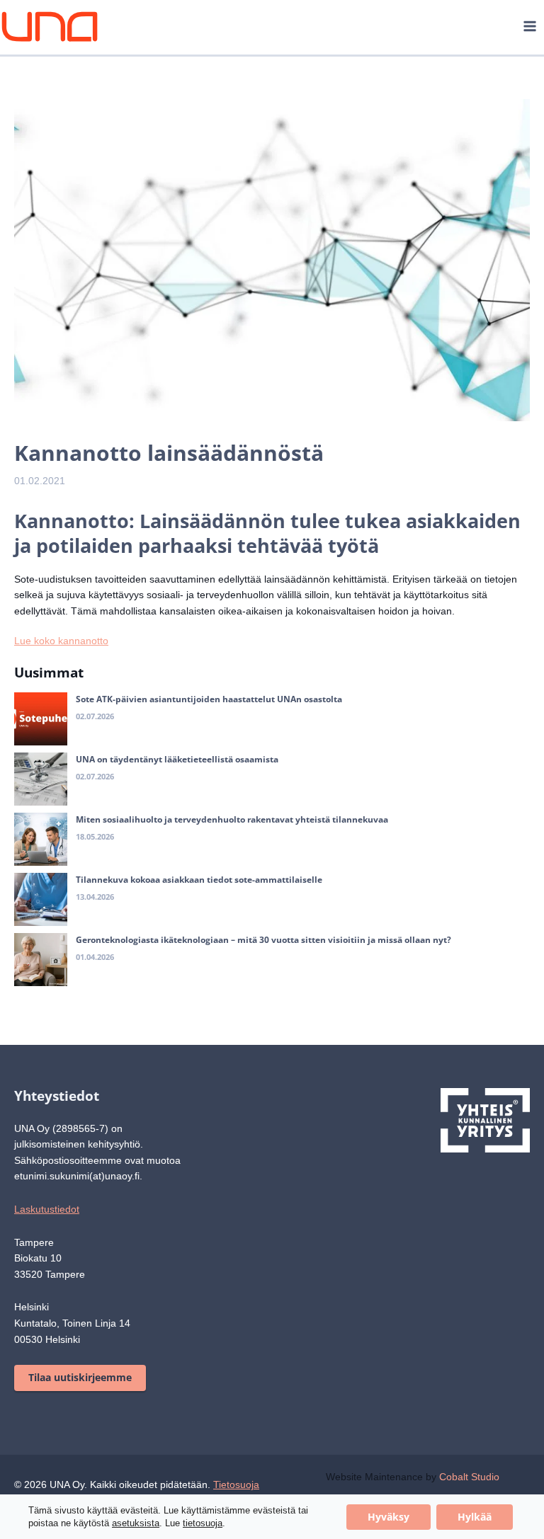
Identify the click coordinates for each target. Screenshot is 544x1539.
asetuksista (137, 1523)
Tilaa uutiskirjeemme (80, 1393)
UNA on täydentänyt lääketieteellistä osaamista (177, 776)
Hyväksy (388, 1516)
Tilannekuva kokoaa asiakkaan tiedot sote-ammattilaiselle (199, 896)
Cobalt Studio (480, 1492)
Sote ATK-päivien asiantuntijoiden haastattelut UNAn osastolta (209, 715)
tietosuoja (204, 1523)
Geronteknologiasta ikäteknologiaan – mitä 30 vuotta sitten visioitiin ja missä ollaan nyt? (263, 956)
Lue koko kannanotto (63, 657)
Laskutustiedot (49, 1225)
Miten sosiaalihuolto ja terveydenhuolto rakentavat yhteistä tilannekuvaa (232, 836)
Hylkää (475, 1516)
